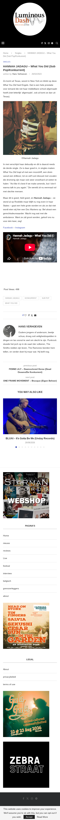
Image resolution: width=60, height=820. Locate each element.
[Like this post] (25, 315)
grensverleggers (11, 588)
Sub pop (45, 298)
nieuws (6, 543)
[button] (5, 423)
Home (5, 53)
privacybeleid (9, 677)
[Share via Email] (35, 315)
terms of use (9, 684)
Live (5, 558)
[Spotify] (52, 43)
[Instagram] (49, 43)
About (6, 669)
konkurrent (31, 298)
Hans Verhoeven (19, 74)
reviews (6, 550)
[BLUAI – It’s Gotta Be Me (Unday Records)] (30, 416)
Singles (18, 53)
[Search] (56, 43)
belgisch (7, 581)
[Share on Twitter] (32, 315)
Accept (29, 817)
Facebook (8, 227)
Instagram (20, 227)
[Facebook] (42, 43)
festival (6, 566)
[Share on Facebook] (29, 315)
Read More (42, 817)
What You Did (11, 303)
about (6, 596)
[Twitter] (45, 43)
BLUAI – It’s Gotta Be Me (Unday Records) (30, 438)
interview (7, 573)
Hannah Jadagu (12, 298)
